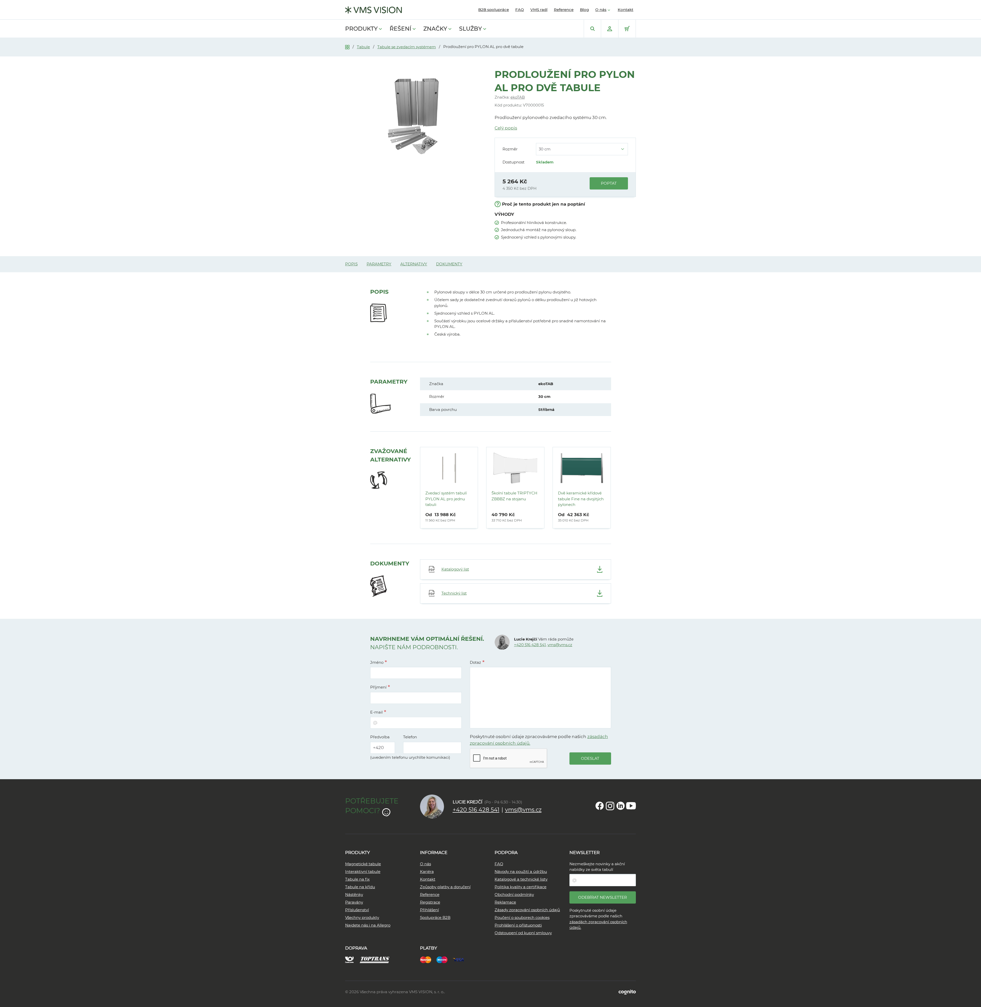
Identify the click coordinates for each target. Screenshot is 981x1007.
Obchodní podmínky (514, 894)
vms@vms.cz (559, 644)
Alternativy (413, 264)
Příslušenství (357, 909)
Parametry (379, 264)
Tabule (363, 46)
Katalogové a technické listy (521, 879)
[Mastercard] (428, 959)
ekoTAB (517, 97)
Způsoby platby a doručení (445, 886)
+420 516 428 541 (530, 644)
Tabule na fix (357, 879)
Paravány (354, 902)
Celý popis (506, 128)
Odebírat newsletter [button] (602, 897)
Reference (564, 9)
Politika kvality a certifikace (520, 886)
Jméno (376, 662)
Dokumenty (449, 264)
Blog (584, 9)
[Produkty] (347, 46)
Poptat (609, 183)
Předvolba (380, 736)
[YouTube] (631, 806)
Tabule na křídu (360, 886)
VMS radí (538, 9)
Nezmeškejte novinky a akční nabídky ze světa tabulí (597, 866)
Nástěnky (354, 894)
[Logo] (373, 10)
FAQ (519, 9)
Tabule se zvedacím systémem (406, 46)
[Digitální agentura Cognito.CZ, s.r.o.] (627, 991)
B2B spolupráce (493, 9)
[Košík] (627, 29)
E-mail (376, 712)
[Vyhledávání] (592, 29)
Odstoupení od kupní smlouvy (523, 932)
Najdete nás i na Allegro (367, 925)
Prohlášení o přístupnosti (518, 925)
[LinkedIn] (620, 806)
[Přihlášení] (609, 29)
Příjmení (378, 687)
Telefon (410, 736)
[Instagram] (610, 806)
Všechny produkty (362, 917)
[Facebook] (599, 806)
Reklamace (505, 902)
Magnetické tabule (363, 863)
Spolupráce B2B (435, 917)
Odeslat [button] (590, 758)
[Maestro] (444, 959)
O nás (600, 9)
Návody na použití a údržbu (521, 871)
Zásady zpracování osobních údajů (527, 909)
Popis (351, 264)
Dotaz (475, 662)
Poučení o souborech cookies (522, 917)
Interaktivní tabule (362, 871)
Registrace (430, 902)
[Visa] (461, 959)
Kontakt (625, 9)
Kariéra (427, 871)
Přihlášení (429, 909)
